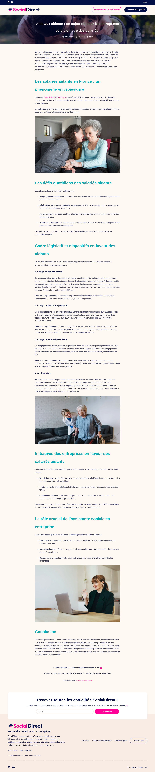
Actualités (85, 741)
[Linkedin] (9, 767)
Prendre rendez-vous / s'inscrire (107, 10)
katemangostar (88, 680)
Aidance (81, 37)
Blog (145, 2)
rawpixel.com (79, 680)
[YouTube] (12, 2)
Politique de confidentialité (101, 741)
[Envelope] (13, 767)
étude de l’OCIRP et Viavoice (55, 97)
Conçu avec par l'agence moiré (137, 767)
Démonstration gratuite (136, 10)
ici (101, 668)
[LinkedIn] (8, 2)
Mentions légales (121, 741)
